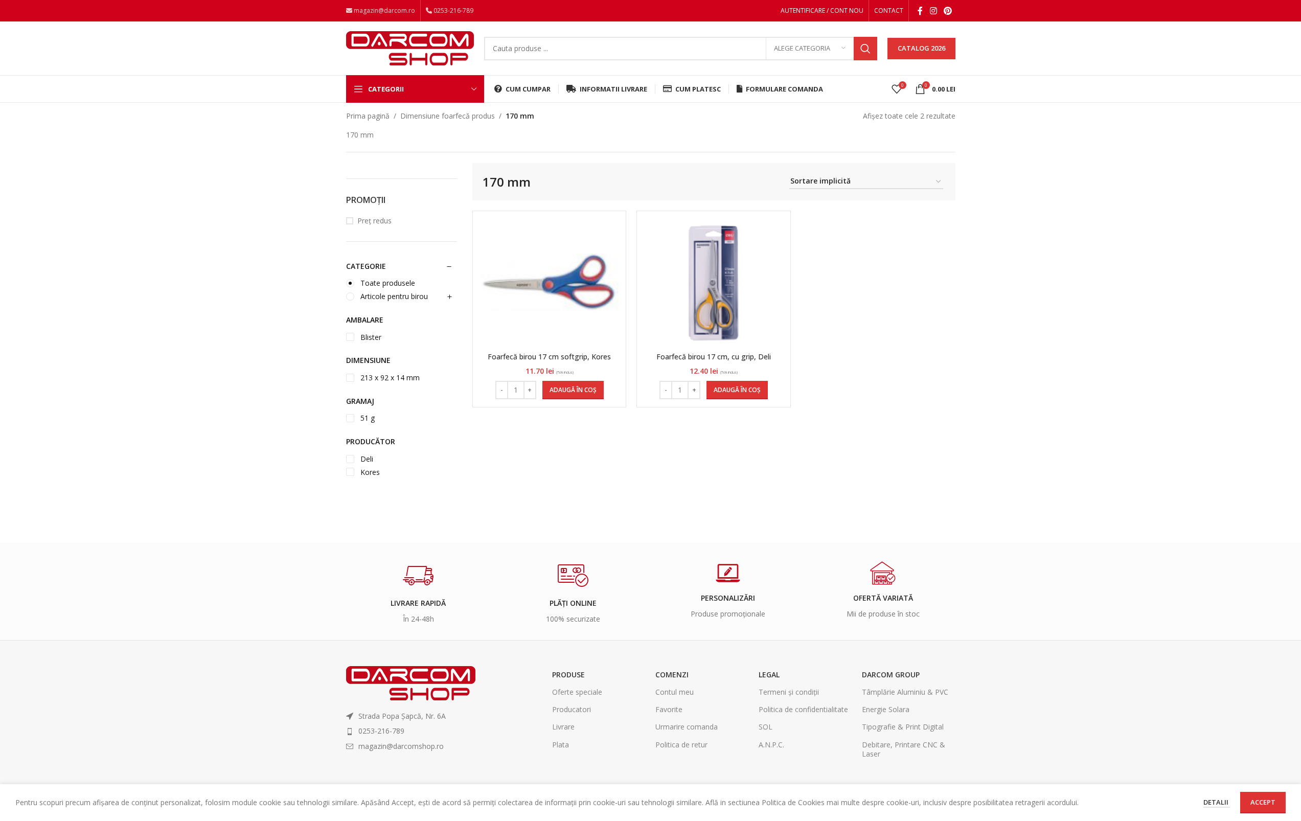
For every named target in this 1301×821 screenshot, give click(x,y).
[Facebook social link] (920, 10)
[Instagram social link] (933, 10)
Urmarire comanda (686, 727)
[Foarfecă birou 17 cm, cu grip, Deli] (714, 283)
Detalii (1216, 802)
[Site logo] (410, 47)
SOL (765, 727)
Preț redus (374, 220)
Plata (560, 744)
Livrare (563, 727)
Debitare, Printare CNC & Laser (903, 749)
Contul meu (674, 692)
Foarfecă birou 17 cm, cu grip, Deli (713, 356)
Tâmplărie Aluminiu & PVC (905, 692)
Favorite (668, 709)
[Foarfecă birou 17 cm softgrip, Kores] (550, 283)
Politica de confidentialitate (803, 709)
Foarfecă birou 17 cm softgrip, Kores (549, 356)
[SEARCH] (865, 48)
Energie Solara (885, 709)
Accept (1262, 802)
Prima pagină (368, 116)
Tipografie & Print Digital (903, 727)
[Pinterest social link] (947, 10)
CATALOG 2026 (921, 48)
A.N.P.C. (771, 744)
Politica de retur (681, 744)
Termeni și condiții (789, 692)
